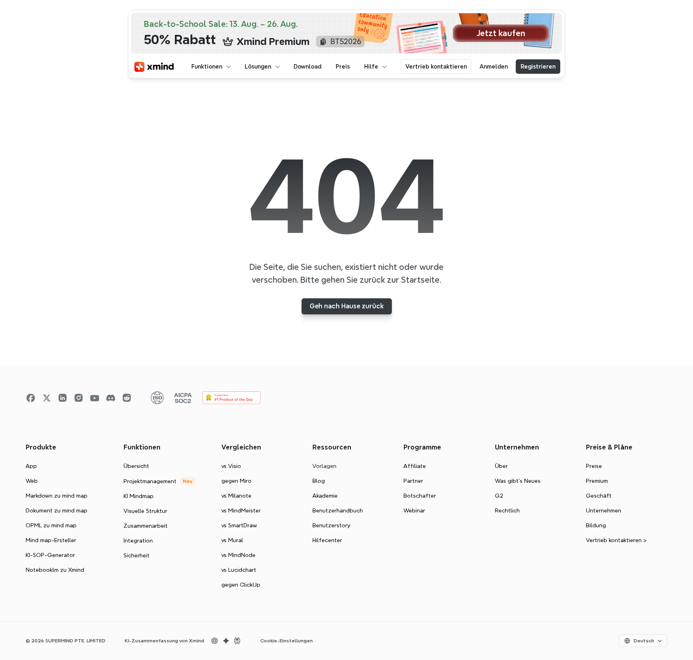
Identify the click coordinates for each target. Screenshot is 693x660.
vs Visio (231, 466)
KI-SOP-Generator (50, 555)
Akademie (325, 495)
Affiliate (414, 466)
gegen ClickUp (240, 584)
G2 (499, 495)
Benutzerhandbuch (337, 510)
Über (501, 466)
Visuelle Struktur (145, 511)
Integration (138, 540)
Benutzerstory (331, 525)
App (31, 466)
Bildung (596, 525)
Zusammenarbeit (146, 525)
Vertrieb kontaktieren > (616, 540)
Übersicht (136, 466)
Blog (318, 481)
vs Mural (232, 540)
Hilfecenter (327, 540)
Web (32, 481)
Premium (597, 481)
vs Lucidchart (238, 570)
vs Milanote (236, 495)
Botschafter (419, 495)
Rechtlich (507, 510)
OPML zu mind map (51, 525)
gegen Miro (236, 481)
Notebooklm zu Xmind (55, 570)
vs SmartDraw (239, 525)
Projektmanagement (150, 481)
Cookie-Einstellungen (286, 640)
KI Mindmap (139, 496)
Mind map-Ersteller (51, 540)
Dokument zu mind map (56, 510)
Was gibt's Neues (518, 481)
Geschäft (599, 495)
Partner (413, 481)
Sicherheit (137, 555)
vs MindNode (238, 555)
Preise (594, 466)
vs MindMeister (241, 510)
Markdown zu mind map (56, 495)
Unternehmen (603, 510)
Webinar (414, 510)
